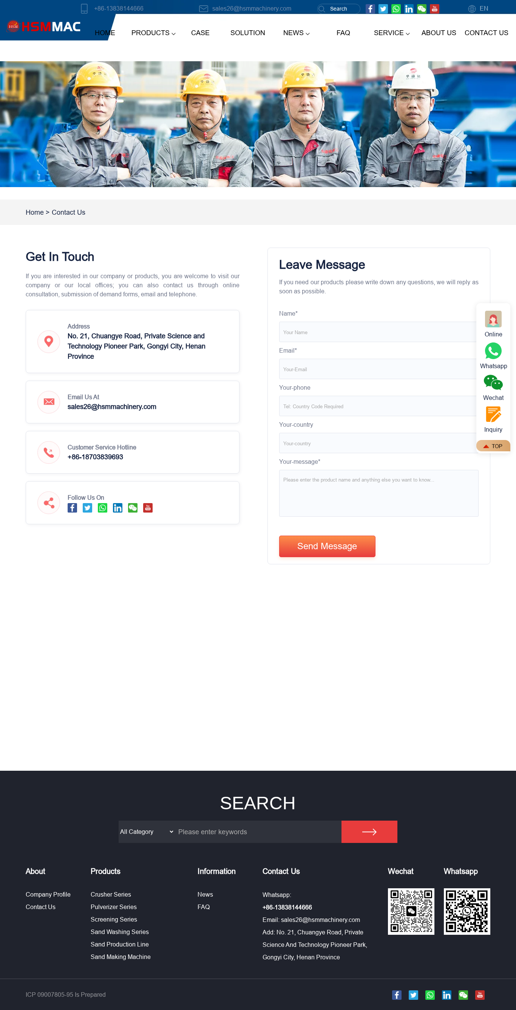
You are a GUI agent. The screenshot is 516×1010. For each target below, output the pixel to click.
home (105, 33)
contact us (486, 33)
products (150, 33)
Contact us (41, 906)
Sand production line (120, 944)
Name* (288, 313)
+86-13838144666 (119, 8)
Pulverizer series (114, 906)
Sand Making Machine (121, 956)
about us (439, 33)
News (205, 894)
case (200, 33)
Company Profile (48, 894)
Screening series (114, 919)
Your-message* (299, 461)
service (389, 33)
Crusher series (111, 894)
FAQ (343, 33)
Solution (247, 33)
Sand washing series (120, 931)
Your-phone (295, 387)
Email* (288, 350)
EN (484, 8)
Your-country (296, 424)
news (293, 33)
